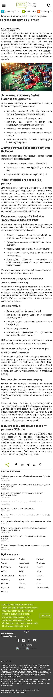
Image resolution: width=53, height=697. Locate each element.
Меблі (21, 571)
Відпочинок (23, 567)
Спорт (39, 571)
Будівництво (6, 567)
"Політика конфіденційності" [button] (15, 626)
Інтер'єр (22, 579)
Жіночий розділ (7, 575)
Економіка (5, 579)
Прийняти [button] (45, 615)
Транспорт (41, 563)
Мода (39, 579)
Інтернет (22, 575)
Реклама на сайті (7, 633)
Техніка (21, 559)
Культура (40, 575)
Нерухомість (24, 563)
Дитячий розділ (43, 587)
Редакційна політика (17, 692)
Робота (22, 587)
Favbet (47, 50)
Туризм (4, 563)
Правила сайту (26, 690)
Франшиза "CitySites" (9, 636)
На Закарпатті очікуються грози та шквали (18, 508)
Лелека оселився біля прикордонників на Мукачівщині (22, 502)
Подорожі (5, 587)
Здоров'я (40, 559)
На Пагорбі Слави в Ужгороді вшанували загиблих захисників (25, 515)
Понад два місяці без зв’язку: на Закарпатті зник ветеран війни (26, 521)
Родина (39, 583)
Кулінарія (5, 583)
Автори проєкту (26, 645)
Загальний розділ (8, 559)
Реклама (4, 592)
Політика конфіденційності (11, 690)
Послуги (22, 583)
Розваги (40, 567)
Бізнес (3, 571)
